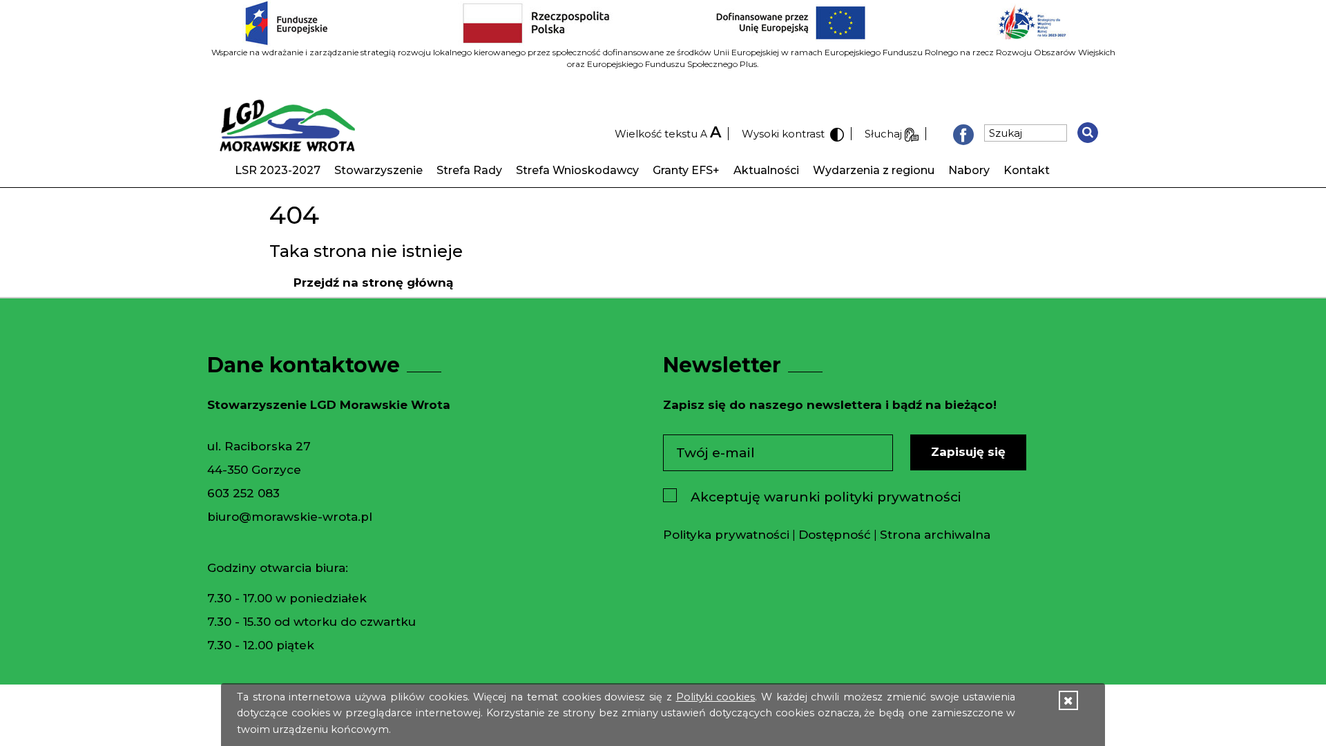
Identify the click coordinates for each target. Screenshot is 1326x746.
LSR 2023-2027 (277, 170)
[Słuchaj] (912, 133)
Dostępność (834, 535)
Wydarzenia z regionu (873, 170)
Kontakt (1026, 170)
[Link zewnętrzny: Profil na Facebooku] (963, 133)
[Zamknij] (1068, 700)
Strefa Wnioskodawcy (577, 170)
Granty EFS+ (686, 170)
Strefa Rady (469, 170)
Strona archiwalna (935, 535)
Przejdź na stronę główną (373, 282)
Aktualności (766, 170)
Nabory (969, 170)
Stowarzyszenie (378, 170)
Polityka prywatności (726, 535)
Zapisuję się (968, 452)
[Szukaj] (1087, 132)
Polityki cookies (716, 697)
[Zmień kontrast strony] (835, 133)
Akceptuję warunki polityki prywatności (826, 497)
